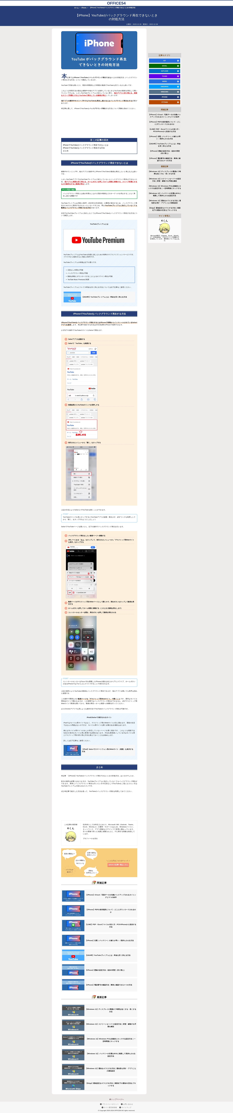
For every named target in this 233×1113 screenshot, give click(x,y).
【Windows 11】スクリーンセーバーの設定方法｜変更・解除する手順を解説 (111, 1025)
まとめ (65, 151)
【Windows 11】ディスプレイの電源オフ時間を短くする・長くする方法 (111, 1010)
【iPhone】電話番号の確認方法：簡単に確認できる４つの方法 (108, 985)
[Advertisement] (80, 124)
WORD (164, 81)
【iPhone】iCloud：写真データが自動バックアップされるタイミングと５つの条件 (111, 896)
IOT (164, 60)
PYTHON (165, 102)
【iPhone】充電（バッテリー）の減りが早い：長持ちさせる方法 (109, 940)
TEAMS (164, 76)
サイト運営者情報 (110, 1107)
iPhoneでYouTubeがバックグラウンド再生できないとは (85, 145)
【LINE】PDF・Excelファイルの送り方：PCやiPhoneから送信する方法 (111, 926)
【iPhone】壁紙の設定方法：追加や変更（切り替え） (105, 970)
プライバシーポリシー (110, 1104)
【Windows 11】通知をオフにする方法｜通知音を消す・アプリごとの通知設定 (111, 1070)
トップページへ (117, 1099)
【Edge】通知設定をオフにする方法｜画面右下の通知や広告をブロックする (111, 1084)
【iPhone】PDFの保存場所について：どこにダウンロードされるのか (111, 911)
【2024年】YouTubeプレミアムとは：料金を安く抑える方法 (108, 955)
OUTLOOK (164, 71)
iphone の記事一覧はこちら (118, 865)
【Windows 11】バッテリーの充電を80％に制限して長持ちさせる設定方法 (111, 1055)
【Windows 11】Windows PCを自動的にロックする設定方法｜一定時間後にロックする (111, 1040)
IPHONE (164, 97)
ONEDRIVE (164, 86)
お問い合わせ (128, 1104)
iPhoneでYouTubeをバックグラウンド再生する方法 (84, 148)
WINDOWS (164, 92)
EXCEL (164, 66)
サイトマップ (126, 1107)
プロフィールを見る (90, 838)
